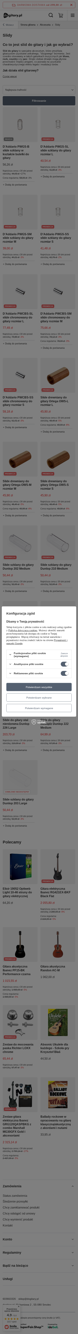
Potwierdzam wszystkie (39, 686)
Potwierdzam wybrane (39, 697)
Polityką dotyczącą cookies (22, 630)
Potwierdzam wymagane (39, 708)
